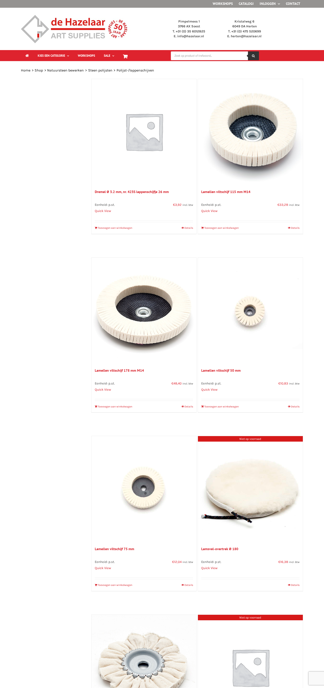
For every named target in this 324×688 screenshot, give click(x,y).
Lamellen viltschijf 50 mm (221, 370)
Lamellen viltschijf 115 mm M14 (225, 191)
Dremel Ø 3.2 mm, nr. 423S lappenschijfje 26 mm (132, 191)
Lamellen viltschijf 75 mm (114, 549)
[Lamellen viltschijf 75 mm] (143, 488)
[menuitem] (53, 55)
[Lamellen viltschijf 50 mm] (250, 310)
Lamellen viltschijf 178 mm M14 (119, 370)
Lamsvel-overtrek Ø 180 (219, 549)
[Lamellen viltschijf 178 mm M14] (143, 310)
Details (188, 227)
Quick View (103, 211)
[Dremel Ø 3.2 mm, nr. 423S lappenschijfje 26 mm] (143, 131)
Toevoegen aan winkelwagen (115, 227)
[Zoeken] (253, 55)
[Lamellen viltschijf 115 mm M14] (250, 131)
